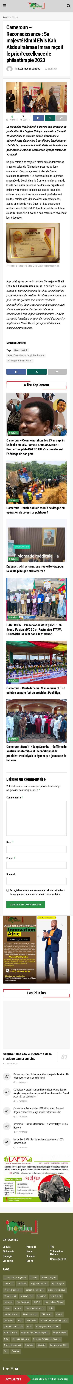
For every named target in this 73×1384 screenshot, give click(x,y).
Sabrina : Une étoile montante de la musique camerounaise (27, 1056)
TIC (52, 1246)
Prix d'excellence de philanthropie (26, 355)
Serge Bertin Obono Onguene (35, 1333)
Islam (7, 1308)
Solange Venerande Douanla (47, 1339)
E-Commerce (27, 1296)
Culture (7, 1246)
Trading (15, 1351)
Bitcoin (33, 1277)
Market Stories (11, 1314)
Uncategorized (58, 1259)
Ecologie (7, 1256)
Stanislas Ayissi (12, 1345)
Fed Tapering (23, 1302)
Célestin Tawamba (35, 1290)
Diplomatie (8, 1251)
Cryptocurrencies (39, 1284)
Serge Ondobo (59, 1333)
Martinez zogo (30, 1314)
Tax (6, 1351)
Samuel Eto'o (10, 1333)
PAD (20, 1320)
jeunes (18, 1308)
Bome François (49, 1277)
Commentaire (14, 797)
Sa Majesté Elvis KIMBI (20, 360)
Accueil (6, 17)
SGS (6, 1339)
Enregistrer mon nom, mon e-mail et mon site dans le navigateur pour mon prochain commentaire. (37, 892)
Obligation (47, 1314)
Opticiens (9, 1320)
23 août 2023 (51, 68)
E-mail (10, 858)
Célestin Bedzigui (12, 1290)
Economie (8, 1260)
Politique (31, 1246)
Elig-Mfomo (55, 1296)
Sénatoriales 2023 (59, 1345)
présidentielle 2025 (13, 1327)
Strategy (29, 1345)
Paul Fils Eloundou (29, 68)
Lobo (51, 1308)
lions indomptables (35, 1308)
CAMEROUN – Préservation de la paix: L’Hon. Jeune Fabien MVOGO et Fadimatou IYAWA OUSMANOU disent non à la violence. (34, 629)
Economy (41, 1296)
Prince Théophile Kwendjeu (54, 1320)
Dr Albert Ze (10, 1296)
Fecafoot (8, 1302)
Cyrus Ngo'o (58, 1284)
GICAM (37, 1302)
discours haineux (56, 1290)
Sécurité (42, 1345)
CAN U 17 (8, 1284)
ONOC (59, 1314)
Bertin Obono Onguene (15, 1277)
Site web (10, 874)
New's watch (20, 350)
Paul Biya (31, 1320)
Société (15, 17)
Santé (29, 1251)
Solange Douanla (21, 1339)
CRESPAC (22, 1284)
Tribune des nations (56, 1253)
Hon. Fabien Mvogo (54, 1302)
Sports (29, 1260)
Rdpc (29, 1327)
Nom (10, 842)
